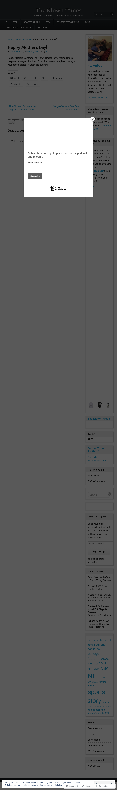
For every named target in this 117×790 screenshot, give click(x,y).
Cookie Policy (56, 785)
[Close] (93, 119)
